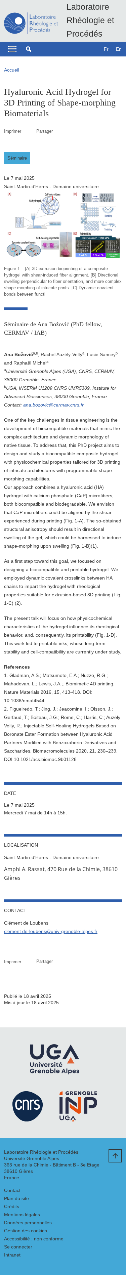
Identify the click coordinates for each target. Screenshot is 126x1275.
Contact (12, 1190)
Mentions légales (22, 1214)
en (119, 49)
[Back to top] (115, 1155)
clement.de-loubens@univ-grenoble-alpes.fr (50, 931)
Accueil (11, 70)
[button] (28, 49)
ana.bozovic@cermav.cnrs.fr (53, 405)
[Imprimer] (29, 131)
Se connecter (18, 1246)
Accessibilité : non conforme (34, 1238)
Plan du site (16, 1198)
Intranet (12, 1255)
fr (106, 49)
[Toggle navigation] (12, 49)
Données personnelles (28, 1222)
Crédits (11, 1206)
